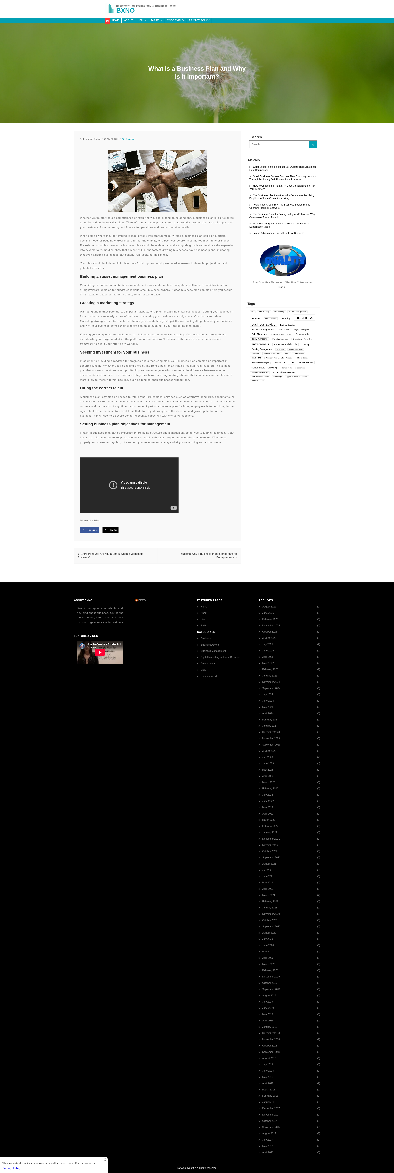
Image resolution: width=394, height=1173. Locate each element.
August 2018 (269, 1058)
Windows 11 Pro (257, 381)
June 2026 (268, 613)
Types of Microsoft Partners (297, 377)
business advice (263, 324)
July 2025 (267, 644)
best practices (270, 318)
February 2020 (270, 970)
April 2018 (267, 1083)
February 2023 (270, 788)
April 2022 (267, 813)
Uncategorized (209, 676)
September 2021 (271, 857)
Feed (142, 600)
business (304, 317)
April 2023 (267, 776)
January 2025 (269, 675)
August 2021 (269, 863)
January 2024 (269, 725)
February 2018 (270, 1095)
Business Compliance (288, 325)
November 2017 (271, 1114)
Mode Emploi (175, 20)
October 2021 (269, 851)
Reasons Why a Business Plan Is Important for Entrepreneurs (208, 555)
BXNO (125, 10)
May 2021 (267, 882)
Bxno (80, 608)
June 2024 (268, 700)
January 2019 (269, 1027)
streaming (301, 368)
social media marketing (264, 367)
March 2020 (268, 964)
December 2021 (271, 838)
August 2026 (269, 606)
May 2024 (267, 707)
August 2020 (269, 933)
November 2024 (271, 682)
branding (286, 318)
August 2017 (269, 1133)
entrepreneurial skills (285, 344)
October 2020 (269, 920)
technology (277, 377)
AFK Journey (279, 312)
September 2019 (271, 989)
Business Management (213, 651)
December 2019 (271, 976)
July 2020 (267, 939)
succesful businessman (284, 372)
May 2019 (267, 1014)
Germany (280, 349)
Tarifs (155, 20)
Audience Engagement (297, 312)
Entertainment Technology (302, 339)
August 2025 (269, 638)
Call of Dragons (259, 334)
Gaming (306, 344)
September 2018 (271, 1052)
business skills (284, 330)
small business (306, 363)
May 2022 (267, 807)
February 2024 (270, 719)
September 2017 (271, 1127)
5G (252, 312)
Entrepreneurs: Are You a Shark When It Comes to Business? (110, 555)
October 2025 (269, 631)
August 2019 (269, 995)
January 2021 (269, 907)
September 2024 (271, 688)
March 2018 (268, 1089)
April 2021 (267, 889)
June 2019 (268, 1008)
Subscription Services (259, 372)
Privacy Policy (199, 20)
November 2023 (271, 738)
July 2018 (267, 1064)
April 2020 (267, 958)
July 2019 (267, 1001)
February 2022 (270, 826)
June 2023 (268, 763)
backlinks (255, 318)
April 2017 (267, 1152)
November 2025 (271, 625)
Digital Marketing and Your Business (220, 657)
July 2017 (267, 1139)
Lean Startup (299, 353)
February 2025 (270, 669)
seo (292, 362)
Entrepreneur (208, 663)
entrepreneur (260, 344)
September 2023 (271, 744)
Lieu (140, 20)
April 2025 (267, 657)
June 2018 (268, 1070)
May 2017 (267, 1146)
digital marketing (259, 339)
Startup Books (287, 368)
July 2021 (267, 870)
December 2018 (271, 1033)
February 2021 (270, 901)
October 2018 (269, 1045)
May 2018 (267, 1077)
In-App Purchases (296, 349)
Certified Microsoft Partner (281, 334)
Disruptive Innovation (280, 339)
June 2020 (268, 945)
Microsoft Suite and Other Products (279, 358)
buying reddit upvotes (302, 330)
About (128, 20)
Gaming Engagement (261, 349)
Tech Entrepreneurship (260, 377)
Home (115, 20)
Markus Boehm (93, 139)
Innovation (255, 353)
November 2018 (271, 1039)
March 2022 (268, 820)
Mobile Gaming (302, 358)
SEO (203, 670)
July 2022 (267, 794)
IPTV (287, 353)
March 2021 (268, 895)
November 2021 (271, 845)
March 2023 (268, 782)
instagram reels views (272, 353)
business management (262, 329)
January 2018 (269, 1102)
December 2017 (271, 1108)
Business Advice (210, 644)
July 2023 (267, 757)
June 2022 (268, 801)
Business (130, 139)
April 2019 (267, 1020)
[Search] (313, 144)
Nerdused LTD (279, 363)
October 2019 (269, 983)
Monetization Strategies (260, 363)
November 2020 (271, 914)
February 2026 (270, 619)
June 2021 (268, 876)
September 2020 (271, 926)
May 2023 (267, 769)
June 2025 (268, 650)
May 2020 (267, 951)
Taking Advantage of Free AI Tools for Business (278, 233)
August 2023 (269, 751)
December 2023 (271, 732)
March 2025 (268, 663)
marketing (256, 358)
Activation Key (264, 312)
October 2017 (269, 1121)
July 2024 (267, 694)
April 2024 (267, 713)
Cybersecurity (302, 334)
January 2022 (269, 832)
